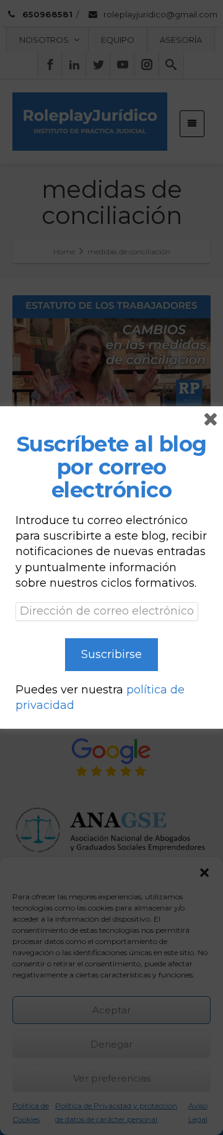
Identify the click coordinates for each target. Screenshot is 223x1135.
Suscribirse (111, 654)
